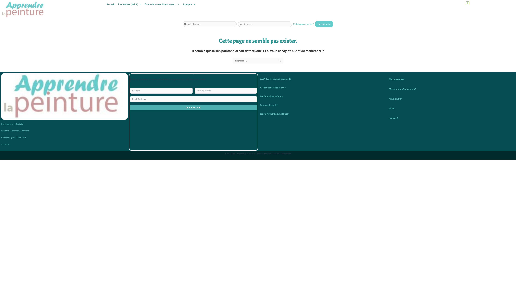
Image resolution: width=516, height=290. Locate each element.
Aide (391, 108)
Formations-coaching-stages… (160, 4)
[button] (129, 4)
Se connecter (397, 79)
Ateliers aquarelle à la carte (273, 87)
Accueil (110, 4)
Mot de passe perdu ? (303, 24)
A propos (187, 4)
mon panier (395, 99)
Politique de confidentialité (12, 124)
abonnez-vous (193, 107)
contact (393, 118)
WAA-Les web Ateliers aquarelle (275, 79)
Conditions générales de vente (13, 138)
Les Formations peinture (271, 96)
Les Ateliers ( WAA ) (128, 4)
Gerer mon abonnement (402, 89)
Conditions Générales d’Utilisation (15, 131)
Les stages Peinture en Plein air (274, 113)
